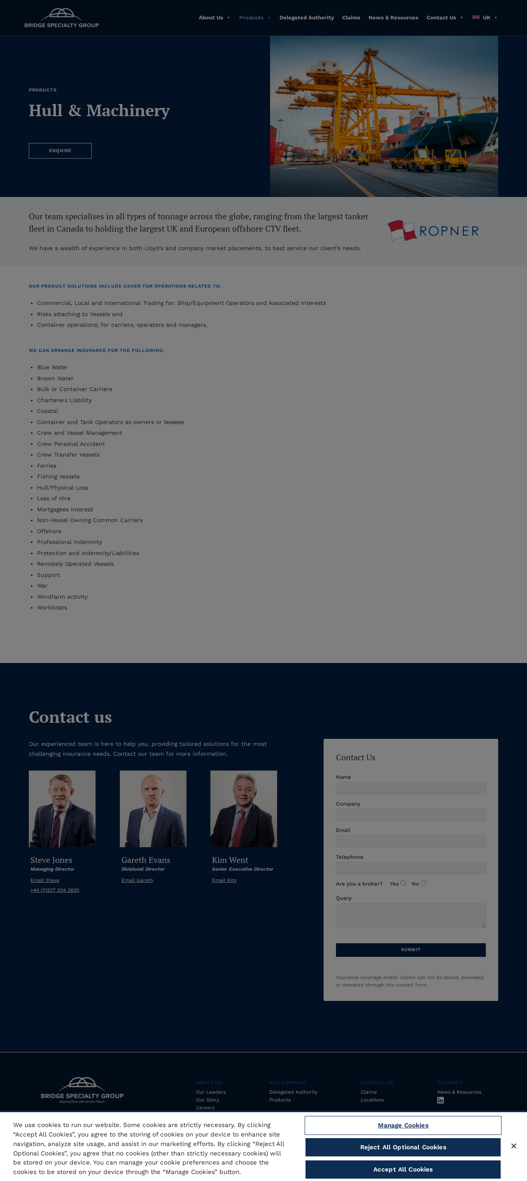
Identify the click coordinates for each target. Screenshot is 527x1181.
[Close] (514, 1146)
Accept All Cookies (403, 1169)
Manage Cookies (403, 1125)
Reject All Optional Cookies (403, 1147)
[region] (263, 1146)
